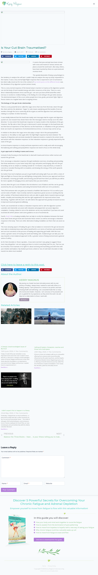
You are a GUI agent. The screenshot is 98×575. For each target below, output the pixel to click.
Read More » (4, 367)
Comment (6, 458)
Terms (44, 566)
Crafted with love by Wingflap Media (49, 571)
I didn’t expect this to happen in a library (15, 410)
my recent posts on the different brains (47, 82)
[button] (7, 56)
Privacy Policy (52, 566)
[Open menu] (94, 3)
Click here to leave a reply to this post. (23, 264)
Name (5, 483)
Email (26, 483)
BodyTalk (9, 216)
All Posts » (24, 300)
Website (49, 483)
